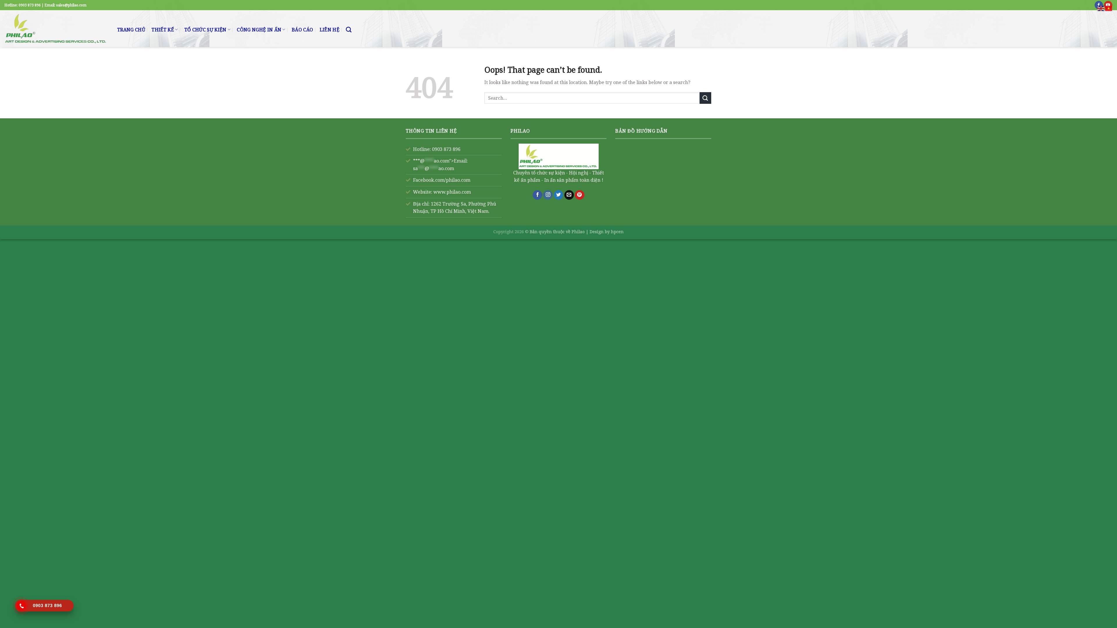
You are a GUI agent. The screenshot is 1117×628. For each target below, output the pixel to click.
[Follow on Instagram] (548, 195)
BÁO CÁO (302, 29)
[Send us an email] (569, 195)
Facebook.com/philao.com (441, 180)
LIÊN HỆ (329, 29)
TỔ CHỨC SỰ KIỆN (205, 29)
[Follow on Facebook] (537, 195)
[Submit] (705, 98)
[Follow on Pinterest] (579, 195)
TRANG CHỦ (131, 29)
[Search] (348, 29)
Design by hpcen (607, 231)
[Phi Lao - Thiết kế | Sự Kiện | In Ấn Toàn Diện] (56, 28)
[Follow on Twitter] (558, 195)
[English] (1101, 8)
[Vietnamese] (1109, 8)
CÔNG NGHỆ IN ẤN (259, 29)
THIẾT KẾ (163, 29)
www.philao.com (452, 192)
